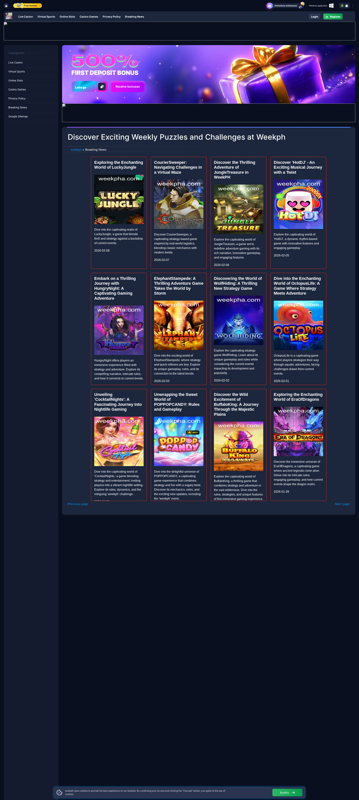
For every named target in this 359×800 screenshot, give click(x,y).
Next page (342, 504)
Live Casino (25, 16)
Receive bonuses (128, 86)
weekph (76, 149)
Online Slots (67, 16)
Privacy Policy (112, 16)
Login (314, 16)
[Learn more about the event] (179, 31)
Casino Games (89, 16)
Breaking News (134, 16)
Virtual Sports (46, 16)
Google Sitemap (18, 116)
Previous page (78, 504)
